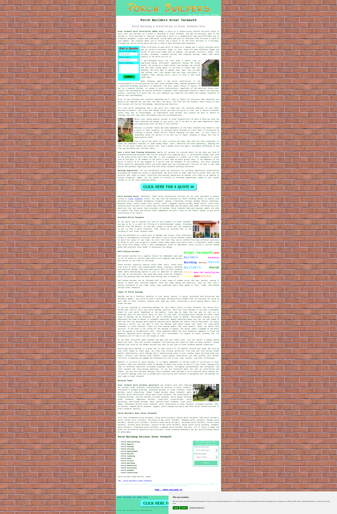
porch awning (197, 301)
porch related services (205, 406)
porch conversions (167, 404)
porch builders (176, 427)
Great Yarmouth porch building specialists (138, 385)
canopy (136, 245)
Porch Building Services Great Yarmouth (144, 437)
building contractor (139, 86)
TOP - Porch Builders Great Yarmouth (135, 481)
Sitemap (119, 497)
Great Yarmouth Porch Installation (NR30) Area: (141, 31)
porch (170, 31)
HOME (189, 15)
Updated (139, 497)
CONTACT (206, 15)
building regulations (195, 170)
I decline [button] (183, 508)
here (128, 432)
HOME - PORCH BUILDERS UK (168, 490)
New (134, 497)
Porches (145, 497)
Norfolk (136, 409)
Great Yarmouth (135, 199)
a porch (143, 93)
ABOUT (200, 15)
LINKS (194, 15)
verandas (154, 54)
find (125, 418)
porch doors (151, 395)
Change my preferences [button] (196, 508)
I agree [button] (176, 508)
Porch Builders (127, 497)
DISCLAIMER (214, 15)
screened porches (169, 54)
